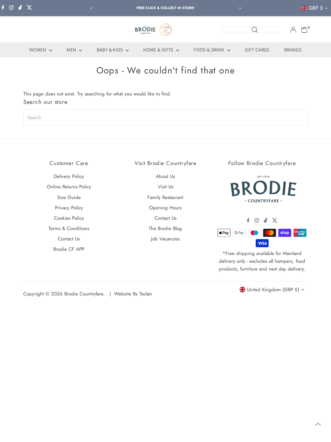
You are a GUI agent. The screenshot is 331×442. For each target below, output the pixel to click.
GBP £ (316, 8)
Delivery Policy (69, 176)
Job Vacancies (165, 238)
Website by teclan (133, 293)
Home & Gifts (159, 50)
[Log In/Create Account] (293, 30)
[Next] (239, 8)
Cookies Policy (69, 218)
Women (38, 50)
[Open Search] (250, 30)
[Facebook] (3, 8)
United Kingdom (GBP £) (273, 289)
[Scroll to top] (318, 424)
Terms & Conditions (68, 228)
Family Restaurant (165, 197)
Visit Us (165, 186)
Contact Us (69, 238)
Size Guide (69, 197)
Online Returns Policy (69, 186)
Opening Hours (165, 207)
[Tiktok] (20, 8)
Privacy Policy (69, 207)
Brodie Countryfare (83, 293)
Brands (293, 50)
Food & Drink (210, 50)
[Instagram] (11, 8)
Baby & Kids (110, 50)
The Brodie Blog (165, 228)
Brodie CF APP (68, 249)
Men (72, 50)
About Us (165, 176)
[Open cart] (304, 30)
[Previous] (91, 8)
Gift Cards (257, 50)
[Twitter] (29, 8)
